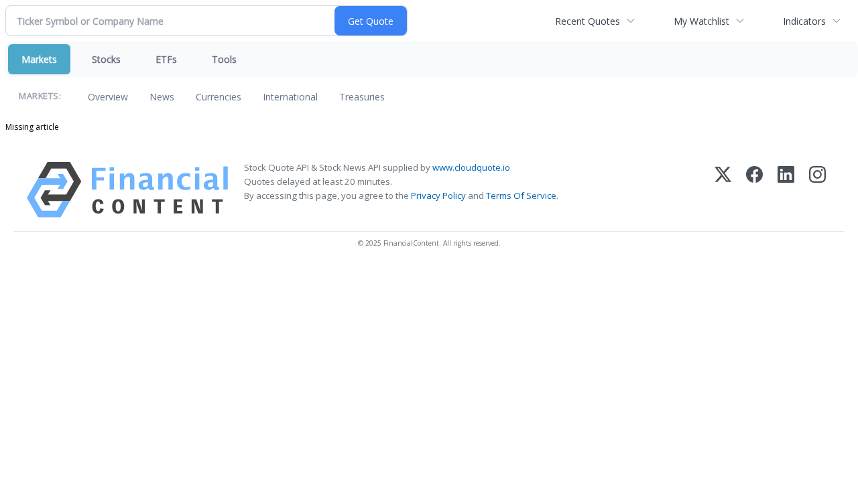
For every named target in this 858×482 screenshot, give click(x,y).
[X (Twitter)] (723, 190)
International (290, 96)
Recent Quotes (587, 21)
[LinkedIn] (786, 190)
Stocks (106, 59)
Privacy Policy (438, 195)
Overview (108, 96)
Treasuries (362, 96)
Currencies (218, 96)
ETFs (166, 59)
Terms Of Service (521, 195)
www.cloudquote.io (471, 167)
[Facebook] (754, 190)
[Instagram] (817, 190)
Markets (39, 59)
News (161, 96)
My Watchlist (701, 21)
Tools (224, 59)
